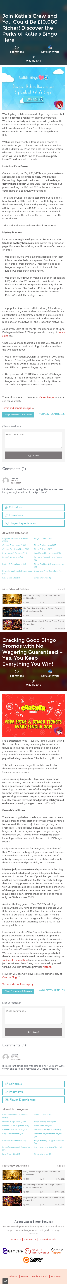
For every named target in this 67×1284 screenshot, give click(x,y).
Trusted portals (48, 1239)
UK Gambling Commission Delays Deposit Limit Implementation (42, 609)
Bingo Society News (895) (45, 545)
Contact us (30, 1239)
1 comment (17, 51)
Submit (35, 455)
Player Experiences (22, 523)
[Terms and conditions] (37, 1251)
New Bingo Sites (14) (11, 578)
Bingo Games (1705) (43, 538)
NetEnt (47, 967)
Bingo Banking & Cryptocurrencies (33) (49, 565)
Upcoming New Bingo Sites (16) (48, 571)
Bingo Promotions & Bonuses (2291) (15, 540)
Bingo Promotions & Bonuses (18, 414)
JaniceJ (14, 478)
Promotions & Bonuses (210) (14, 553)
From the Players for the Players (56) (48, 559)
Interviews (15, 515)
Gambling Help (39, 1276)
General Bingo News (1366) (14, 545)
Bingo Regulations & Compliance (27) (17, 572)
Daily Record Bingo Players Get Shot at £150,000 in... (41, 597)
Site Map (56, 1276)
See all (61, 589)
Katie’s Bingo (46, 397)
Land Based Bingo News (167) (47, 553)
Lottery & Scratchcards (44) (14, 564)
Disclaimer (12, 1276)
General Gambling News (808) (15, 549)
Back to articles (53, 414)
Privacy (24, 1276)
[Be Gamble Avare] (57, 1251)
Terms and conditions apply (17, 408)
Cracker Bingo (10, 977)
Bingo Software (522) (43, 549)
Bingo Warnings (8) (42, 578)
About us (16, 1239)
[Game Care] (13, 1251)
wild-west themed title (15, 960)
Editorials (15, 507)
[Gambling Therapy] (33, 1260)
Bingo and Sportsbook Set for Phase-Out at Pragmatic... (43, 622)
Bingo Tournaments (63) (12, 557)
